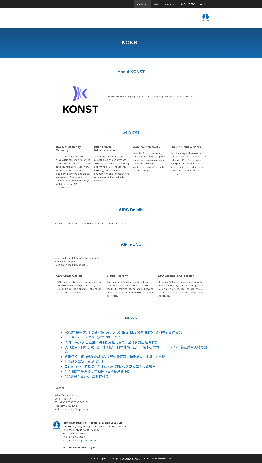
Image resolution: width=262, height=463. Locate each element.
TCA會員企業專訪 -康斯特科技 (86, 376)
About (157, 4)
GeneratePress (163, 458)
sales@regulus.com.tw (84, 440)
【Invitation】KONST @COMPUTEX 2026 (95, 337)
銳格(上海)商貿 (188, 4)
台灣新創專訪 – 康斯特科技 (84, 361)
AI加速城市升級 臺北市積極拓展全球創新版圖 (97, 371)
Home (203, 4)
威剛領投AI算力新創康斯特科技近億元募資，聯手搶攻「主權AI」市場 (114, 357)
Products (141, 4)
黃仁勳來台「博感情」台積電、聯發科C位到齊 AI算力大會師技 (109, 366)
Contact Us (170, 4)
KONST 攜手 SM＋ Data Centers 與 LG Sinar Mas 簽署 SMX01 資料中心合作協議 (123, 332)
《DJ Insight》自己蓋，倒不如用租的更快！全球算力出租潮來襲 (110, 342)
